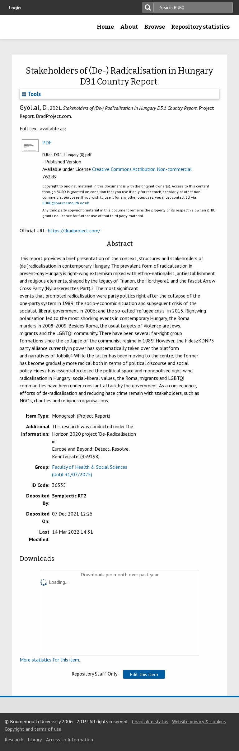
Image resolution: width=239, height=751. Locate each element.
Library (35, 739)
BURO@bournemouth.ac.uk (65, 203)
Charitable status (150, 721)
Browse (154, 26)
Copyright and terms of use (33, 729)
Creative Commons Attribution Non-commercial (142, 169)
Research (14, 739)
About (129, 26)
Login (15, 7)
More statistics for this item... (51, 660)
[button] (144, 674)
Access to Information (69, 739)
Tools (33, 94)
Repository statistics (200, 26)
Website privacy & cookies (199, 721)
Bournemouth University (14, 29)
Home (105, 26)
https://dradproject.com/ (74, 230)
